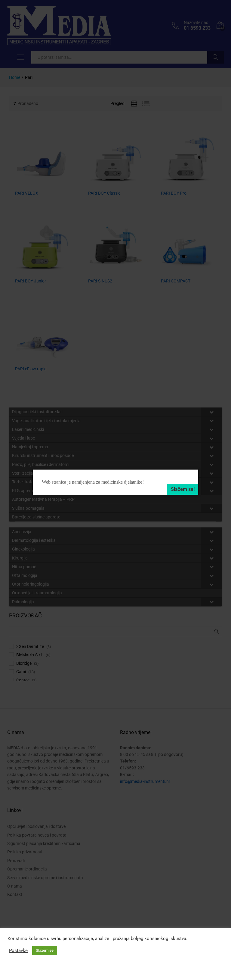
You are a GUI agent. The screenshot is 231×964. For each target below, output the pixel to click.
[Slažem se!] (182, 489)
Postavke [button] (18, 950)
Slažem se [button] (45, 950)
